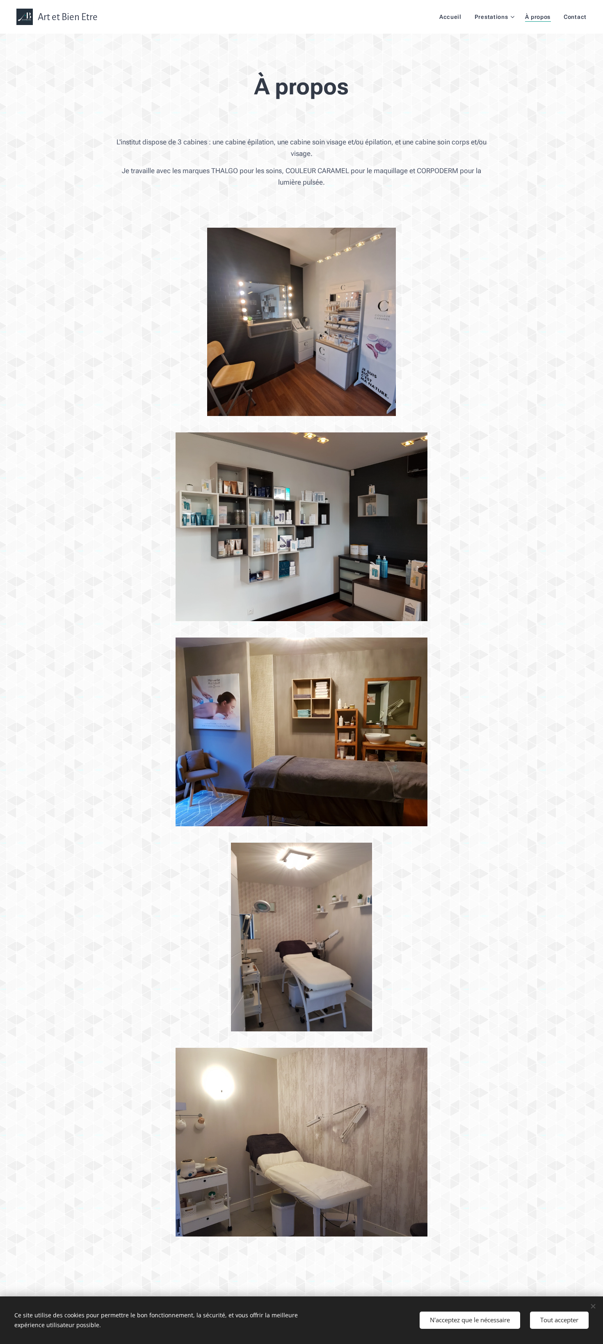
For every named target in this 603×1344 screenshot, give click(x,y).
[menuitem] (452, 17)
